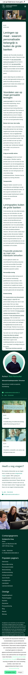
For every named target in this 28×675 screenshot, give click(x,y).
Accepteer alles (10, 672)
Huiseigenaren (6, 580)
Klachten (4, 600)
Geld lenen (5, 561)
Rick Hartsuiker (15, 376)
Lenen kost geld (7, 101)
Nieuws (4, 611)
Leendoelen (5, 583)
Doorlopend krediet (7, 567)
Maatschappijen (6, 598)
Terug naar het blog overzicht (14, 348)
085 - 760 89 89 (8, 492)
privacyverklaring (14, 668)
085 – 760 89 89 (8, 550)
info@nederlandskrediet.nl (11, 494)
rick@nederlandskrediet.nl (12, 392)
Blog (3, 609)
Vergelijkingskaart (7, 595)
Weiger (20, 672)
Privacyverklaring (7, 606)
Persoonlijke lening (7, 564)
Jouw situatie (6, 578)
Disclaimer (5, 603)
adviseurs (9, 157)
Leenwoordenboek (7, 586)
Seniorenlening (6, 570)
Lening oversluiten (7, 575)
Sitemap (4, 614)
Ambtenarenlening (7, 572)
